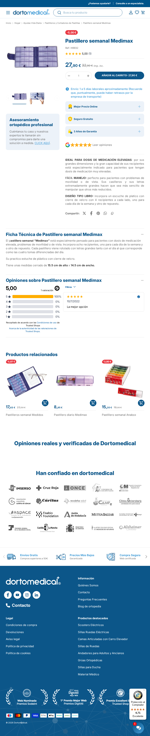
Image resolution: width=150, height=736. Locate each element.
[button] (143, 13)
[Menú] (144, 691)
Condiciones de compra (21, 625)
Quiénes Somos (88, 585)
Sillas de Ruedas (88, 646)
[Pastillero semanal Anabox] (123, 381)
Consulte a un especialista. (130, 3)
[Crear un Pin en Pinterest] (98, 213)
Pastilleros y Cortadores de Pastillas (62, 23)
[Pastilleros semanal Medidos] (27, 381)
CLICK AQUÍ (42, 143)
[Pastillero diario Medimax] (75, 381)
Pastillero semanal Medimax (97, 23)
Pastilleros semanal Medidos (24, 415)
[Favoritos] (137, 13)
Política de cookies (18, 653)
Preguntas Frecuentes (92, 599)
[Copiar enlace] (112, 213)
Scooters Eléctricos (91, 625)
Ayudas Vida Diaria (32, 23)
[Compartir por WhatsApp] (105, 213)
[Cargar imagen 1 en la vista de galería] (32, 57)
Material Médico (88, 674)
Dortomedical (20, 722)
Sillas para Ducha (89, 667)
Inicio (8, 23)
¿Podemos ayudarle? (99, 3)
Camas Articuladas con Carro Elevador (103, 639)
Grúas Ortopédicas (90, 660)
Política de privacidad (20, 646)
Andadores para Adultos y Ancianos (101, 653)
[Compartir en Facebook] (91, 213)
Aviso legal (13, 639)
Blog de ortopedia (89, 606)
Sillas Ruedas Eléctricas (93, 632)
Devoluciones (15, 632)
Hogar (17, 23)
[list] (32, 58)
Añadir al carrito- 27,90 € (119, 75)
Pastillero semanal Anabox (119, 415)
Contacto (21, 605)
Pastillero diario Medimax (70, 415)
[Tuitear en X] (84, 213)
